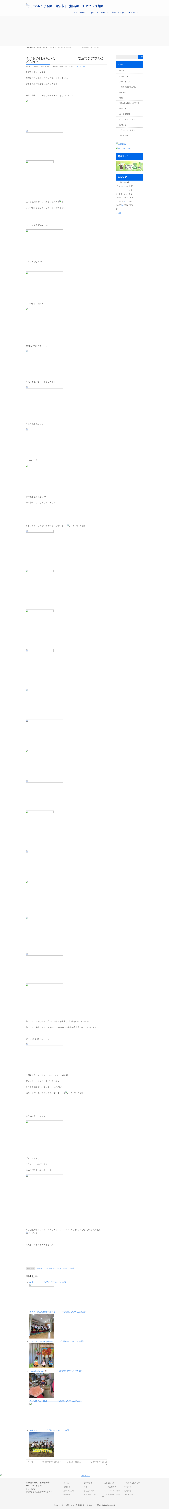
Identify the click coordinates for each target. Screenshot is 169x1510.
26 (122, 205)
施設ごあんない (125, 108)
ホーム (121, 71)
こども (45, 1268)
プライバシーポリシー (128, 130)
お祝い (39, 1268)
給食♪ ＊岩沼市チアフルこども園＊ (48, 1282)
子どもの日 (64, 1268)
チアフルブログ (80, 66)
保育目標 (122, 92)
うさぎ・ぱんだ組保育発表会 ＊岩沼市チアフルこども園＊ (58, 1312)
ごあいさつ (123, 76)
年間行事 (127, 1487)
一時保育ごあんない (132, 1483)
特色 (121, 98)
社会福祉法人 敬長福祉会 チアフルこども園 (81, 1505)
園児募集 (66, 1494)
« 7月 (118, 213)
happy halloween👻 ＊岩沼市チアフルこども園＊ (56, 1371)
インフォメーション (127, 119)
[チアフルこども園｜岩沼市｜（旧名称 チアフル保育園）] (66, 6)
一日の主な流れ (110, 1487)
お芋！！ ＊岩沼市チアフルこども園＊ (50, 1430)
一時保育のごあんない (128, 87)
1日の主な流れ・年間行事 (129, 103)
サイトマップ (124, 135)
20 (125, 201)
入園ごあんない (125, 82)
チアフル (52, 1268)
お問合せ (122, 125)
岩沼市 (71, 1268)
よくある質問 (124, 114)
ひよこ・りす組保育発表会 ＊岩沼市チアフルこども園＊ (57, 1341)
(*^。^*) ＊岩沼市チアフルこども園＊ (43, 1462)
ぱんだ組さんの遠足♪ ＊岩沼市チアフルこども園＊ (55, 1401)
